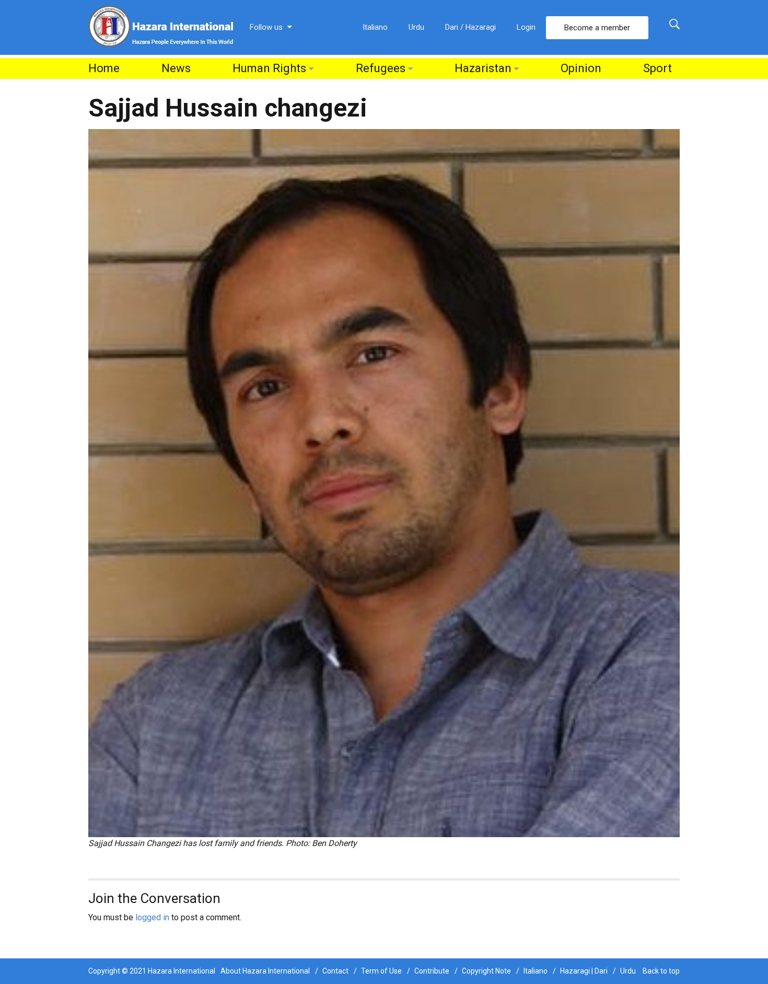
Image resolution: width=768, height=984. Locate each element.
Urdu (416, 27)
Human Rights (269, 68)
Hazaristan (483, 68)
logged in (152, 917)
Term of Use (381, 971)
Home (104, 68)
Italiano (375, 27)
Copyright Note (486, 971)
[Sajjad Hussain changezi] (384, 483)
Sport (657, 68)
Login (526, 27)
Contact (335, 971)
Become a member (597, 27)
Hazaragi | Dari (584, 971)
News (176, 68)
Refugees (380, 68)
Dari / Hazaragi (470, 27)
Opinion (581, 68)
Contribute (431, 971)
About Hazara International (265, 971)
